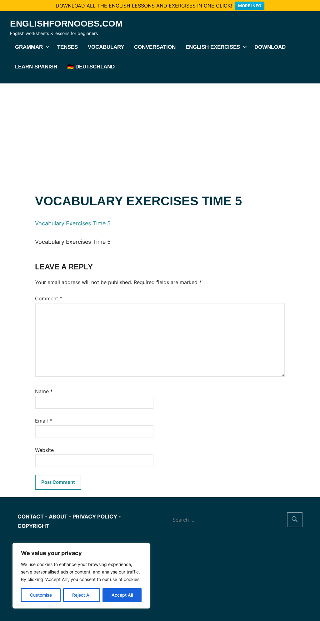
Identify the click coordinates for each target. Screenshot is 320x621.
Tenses (67, 47)
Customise (41, 595)
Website (44, 450)
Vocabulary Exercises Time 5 (73, 223)
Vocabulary (106, 47)
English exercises (213, 47)
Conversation (155, 47)
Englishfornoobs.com (66, 23)
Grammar (29, 47)
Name (44, 391)
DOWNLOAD (270, 47)
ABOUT (58, 516)
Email (43, 421)
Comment (48, 298)
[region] (81, 575)
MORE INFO (249, 5)
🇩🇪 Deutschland (91, 67)
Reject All (81, 595)
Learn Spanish (36, 67)
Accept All (122, 595)
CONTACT (31, 516)
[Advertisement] (160, 130)
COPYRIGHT (33, 526)
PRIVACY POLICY (94, 516)
